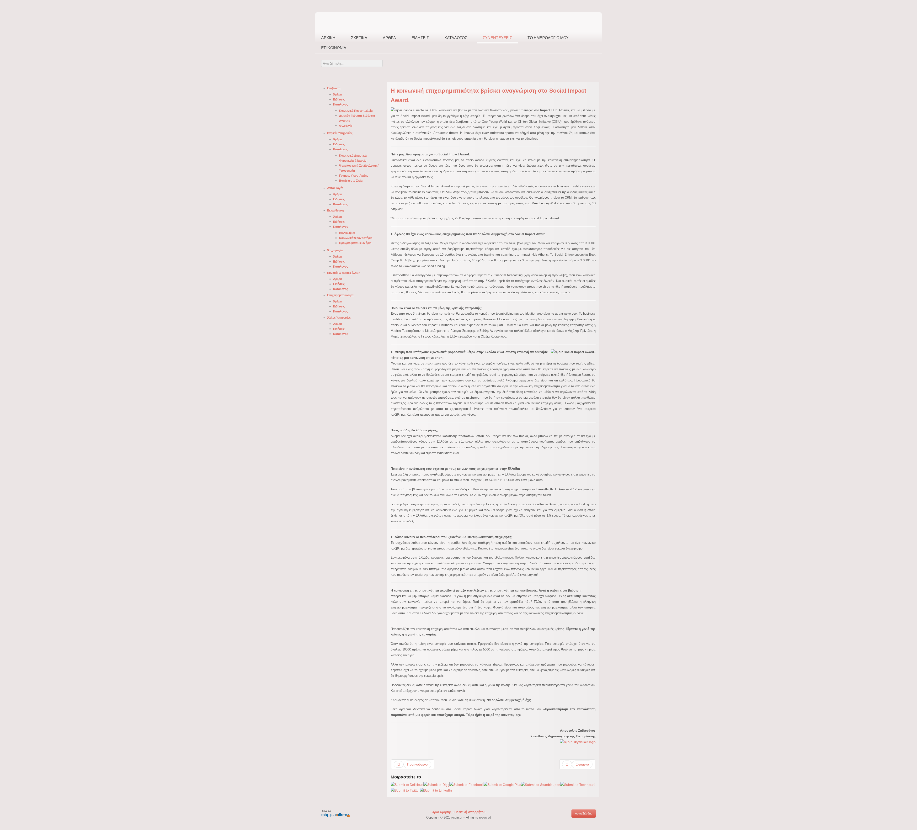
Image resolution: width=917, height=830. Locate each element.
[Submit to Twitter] (405, 790)
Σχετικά (359, 38)
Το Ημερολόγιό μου (548, 38)
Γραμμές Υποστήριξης (353, 175)
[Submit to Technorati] (577, 784)
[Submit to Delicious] (407, 784)
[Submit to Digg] (436, 784)
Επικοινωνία (333, 48)
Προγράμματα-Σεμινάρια (355, 243)
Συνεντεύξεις (497, 38)
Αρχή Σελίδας (583, 813)
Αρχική (328, 38)
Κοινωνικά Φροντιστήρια (355, 238)
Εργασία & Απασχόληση (343, 273)
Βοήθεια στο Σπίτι (351, 180)
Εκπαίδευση (335, 210)
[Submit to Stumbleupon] (540, 784)
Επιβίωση (333, 88)
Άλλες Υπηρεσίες (339, 317)
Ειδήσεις (420, 38)
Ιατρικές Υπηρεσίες (339, 133)
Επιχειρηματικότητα (340, 295)
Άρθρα (389, 38)
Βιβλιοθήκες (347, 233)
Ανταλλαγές (335, 188)
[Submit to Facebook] (466, 784)
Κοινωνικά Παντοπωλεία (356, 110)
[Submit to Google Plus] (502, 784)
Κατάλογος (455, 38)
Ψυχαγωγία (335, 250)
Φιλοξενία (345, 125)
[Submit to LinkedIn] (436, 790)
